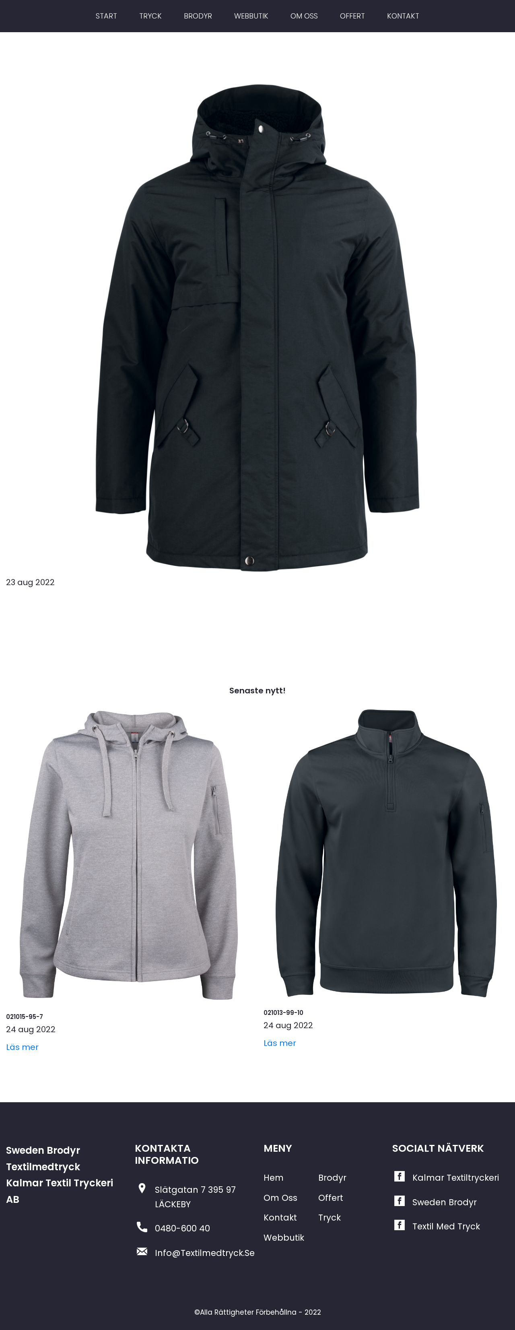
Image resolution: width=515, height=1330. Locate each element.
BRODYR (198, 16)
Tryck (329, 1217)
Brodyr (332, 1178)
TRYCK (150, 16)
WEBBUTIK (251, 16)
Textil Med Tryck (446, 1226)
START (106, 16)
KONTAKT (403, 16)
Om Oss (280, 1198)
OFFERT (352, 16)
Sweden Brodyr (444, 1202)
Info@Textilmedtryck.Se (205, 1253)
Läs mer (22, 1047)
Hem (274, 1178)
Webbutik (284, 1237)
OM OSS (304, 16)
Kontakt (280, 1217)
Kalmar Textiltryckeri (455, 1178)
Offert (330, 1198)
